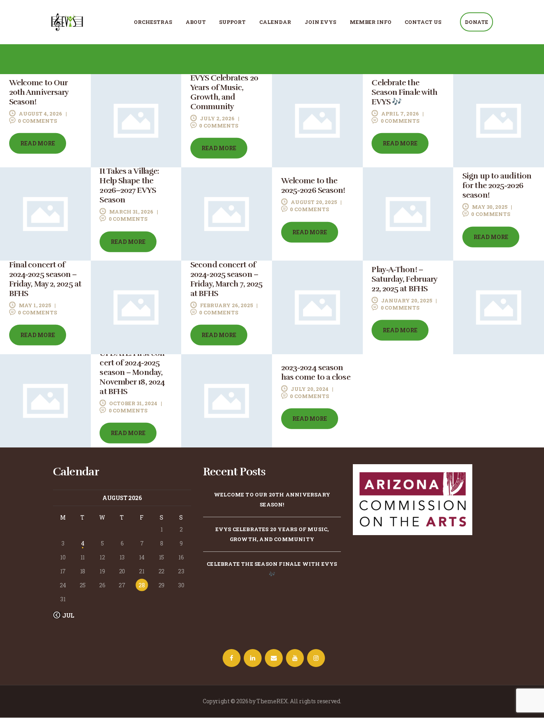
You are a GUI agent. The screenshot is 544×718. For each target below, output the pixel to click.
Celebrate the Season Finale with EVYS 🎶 (404, 92)
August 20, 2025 (314, 202)
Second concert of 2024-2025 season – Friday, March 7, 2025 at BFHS (226, 279)
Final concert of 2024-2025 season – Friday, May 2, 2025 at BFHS (45, 279)
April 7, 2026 (400, 113)
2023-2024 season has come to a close (315, 372)
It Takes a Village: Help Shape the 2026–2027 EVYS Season (129, 186)
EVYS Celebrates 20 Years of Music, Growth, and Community (224, 92)
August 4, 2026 (40, 113)
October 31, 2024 (133, 403)
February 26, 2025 (226, 304)
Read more (37, 143)
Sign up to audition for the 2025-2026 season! (496, 185)
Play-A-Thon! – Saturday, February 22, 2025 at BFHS (404, 279)
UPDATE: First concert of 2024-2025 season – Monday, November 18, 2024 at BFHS (134, 372)
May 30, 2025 (489, 206)
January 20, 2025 (406, 300)
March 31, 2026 (131, 211)
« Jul (66, 615)
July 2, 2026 (217, 118)
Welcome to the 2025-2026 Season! (313, 185)
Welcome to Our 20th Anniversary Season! (38, 92)
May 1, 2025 (35, 304)
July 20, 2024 (310, 388)
